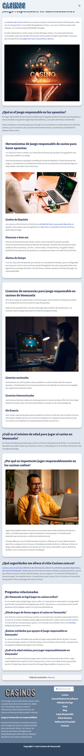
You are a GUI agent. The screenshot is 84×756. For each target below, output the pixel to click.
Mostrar (51, 678)
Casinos (64, 695)
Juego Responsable (65, 714)
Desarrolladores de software (65, 699)
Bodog (72, 623)
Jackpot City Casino (13, 625)
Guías (64, 706)
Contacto (65, 726)
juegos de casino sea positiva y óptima (38, 39)
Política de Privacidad (65, 722)
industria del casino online (17, 22)
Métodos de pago (65, 702)
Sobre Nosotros (65, 718)
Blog (65, 710)
